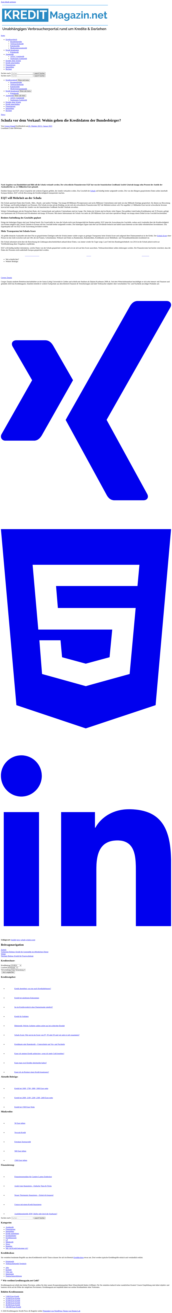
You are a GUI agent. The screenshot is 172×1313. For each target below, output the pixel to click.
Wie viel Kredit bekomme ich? (17, 1248)
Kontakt (9, 1270)
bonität (13, 940)
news (18, 940)
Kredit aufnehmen (12, 1234)
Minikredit (9, 1242)
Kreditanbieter (11, 1236)
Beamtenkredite (16, 42)
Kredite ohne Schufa (13, 61)
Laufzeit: (4, 968)
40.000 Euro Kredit (13, 1305)
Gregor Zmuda (9, 126)
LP (7, 1240)
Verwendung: (6, 970)
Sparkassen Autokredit (18, 59)
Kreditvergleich (11, 40)
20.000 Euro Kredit (13, 1301)
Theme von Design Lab (71, 1311)
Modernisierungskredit (18, 48)
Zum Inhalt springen (8, 2)
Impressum (10, 1274)
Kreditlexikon (78, 1257)
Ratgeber (9, 1246)
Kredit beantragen (12, 50)
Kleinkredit (14, 52)
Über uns (9, 1272)
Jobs (7, 1268)
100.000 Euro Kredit (13, 1307)
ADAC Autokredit (17, 56)
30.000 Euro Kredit (13, 1303)
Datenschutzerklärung (14, 1276)
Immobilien (10, 67)
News (3, 115)
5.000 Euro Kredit (12, 1296)
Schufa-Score (162, 236)
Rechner (9, 69)
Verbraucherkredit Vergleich (16, 1264)
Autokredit (10, 54)
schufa (23, 940)
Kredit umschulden (13, 63)
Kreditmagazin (11, 1238)
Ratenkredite (15, 46)
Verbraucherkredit (17, 44)
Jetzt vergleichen (8, 972)
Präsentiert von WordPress (53, 1311)
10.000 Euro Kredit (13, 1298)
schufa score (30, 940)
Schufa (92, 191)
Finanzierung (10, 65)
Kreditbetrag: (6, 965)
